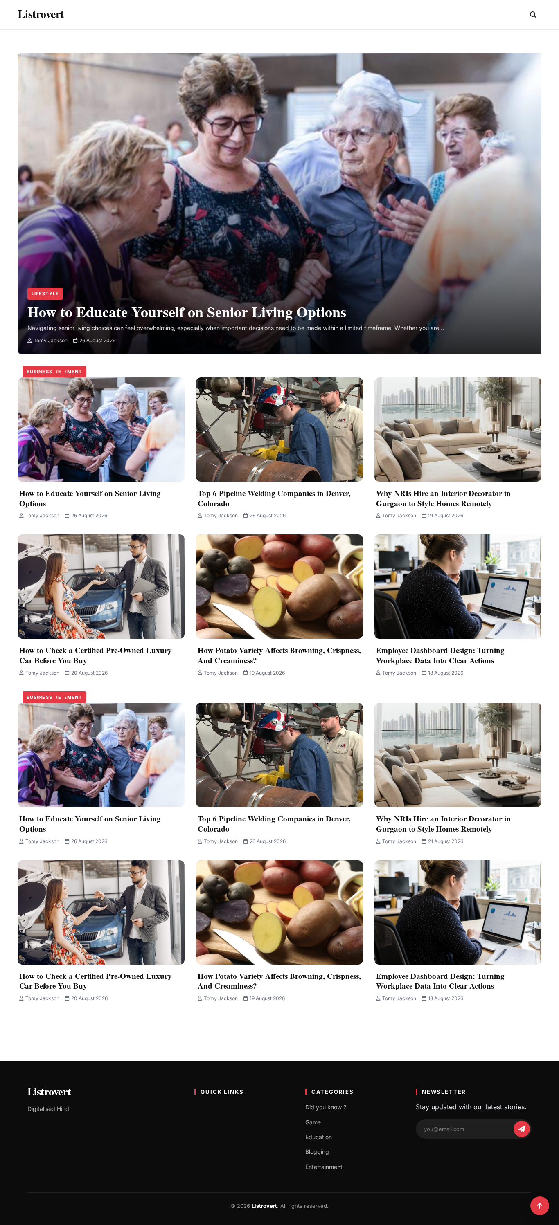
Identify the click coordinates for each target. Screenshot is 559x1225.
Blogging (317, 1151)
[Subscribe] (522, 1129)
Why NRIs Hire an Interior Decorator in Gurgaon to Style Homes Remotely (443, 498)
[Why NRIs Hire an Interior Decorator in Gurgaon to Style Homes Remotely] (457, 429)
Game (313, 1122)
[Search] (533, 15)
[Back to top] (539, 1205)
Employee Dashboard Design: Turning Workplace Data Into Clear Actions (440, 655)
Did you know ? (325, 1107)
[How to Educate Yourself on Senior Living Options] (286, 175)
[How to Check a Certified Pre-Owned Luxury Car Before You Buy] (101, 586)
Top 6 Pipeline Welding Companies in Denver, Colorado (274, 498)
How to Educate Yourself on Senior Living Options (90, 498)
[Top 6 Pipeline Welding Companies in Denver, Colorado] (279, 429)
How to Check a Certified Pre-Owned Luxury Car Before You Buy (95, 655)
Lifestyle (45, 293)
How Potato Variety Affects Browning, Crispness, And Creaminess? (279, 655)
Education (318, 1136)
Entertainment (324, 1166)
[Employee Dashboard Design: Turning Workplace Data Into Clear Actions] (457, 586)
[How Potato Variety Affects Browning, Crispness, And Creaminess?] (279, 586)
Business (39, 372)
